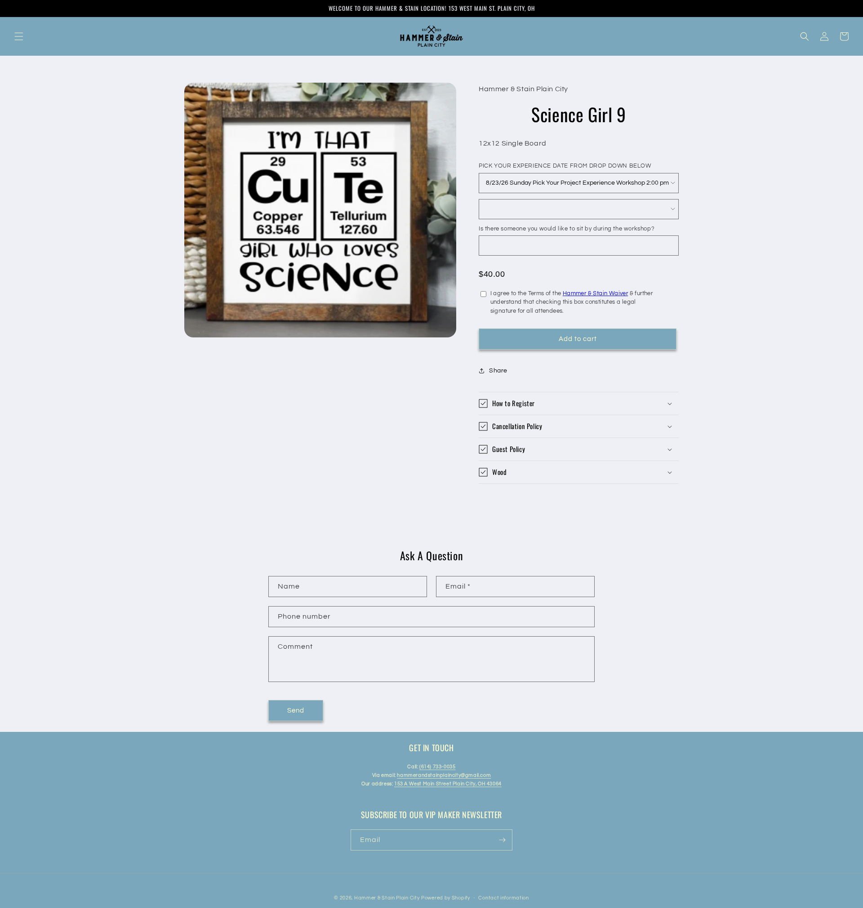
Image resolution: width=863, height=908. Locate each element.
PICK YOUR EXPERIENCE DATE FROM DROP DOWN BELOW (565, 166)
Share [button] (498, 371)
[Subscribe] (502, 839)
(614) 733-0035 (437, 766)
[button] (19, 36)
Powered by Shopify (445, 897)
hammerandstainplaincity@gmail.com (444, 775)
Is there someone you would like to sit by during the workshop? (566, 229)
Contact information (503, 897)
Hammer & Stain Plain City (387, 897)
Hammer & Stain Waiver (595, 293)
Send (295, 710)
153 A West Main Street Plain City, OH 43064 (448, 783)
